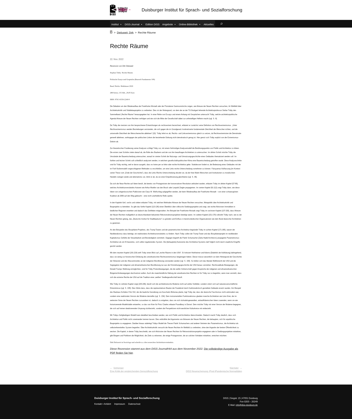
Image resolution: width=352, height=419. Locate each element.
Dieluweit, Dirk (125, 32)
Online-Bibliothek (188, 24)
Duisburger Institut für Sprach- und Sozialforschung (192, 9)
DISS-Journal (132, 24)
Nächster (234, 368)
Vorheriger (118, 368)
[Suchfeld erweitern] (221, 24)
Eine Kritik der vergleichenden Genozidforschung (134, 371)
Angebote (167, 24)
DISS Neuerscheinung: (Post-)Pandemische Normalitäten (214, 371)
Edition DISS (152, 24)
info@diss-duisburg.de (247, 405)
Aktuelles (209, 24)
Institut (115, 24)
